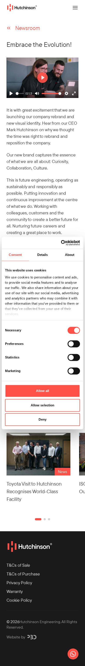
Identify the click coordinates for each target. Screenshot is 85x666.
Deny (42, 419)
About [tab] (70, 255)
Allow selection (42, 405)
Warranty (15, 591)
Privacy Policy (19, 582)
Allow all (42, 391)
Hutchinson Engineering (39, 621)
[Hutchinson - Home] (22, 7)
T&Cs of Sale (18, 565)
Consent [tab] (15, 255)
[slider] (20, 93)
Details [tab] (42, 255)
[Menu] (75, 7)
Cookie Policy (19, 600)
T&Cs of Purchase (23, 574)
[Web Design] (31, 637)
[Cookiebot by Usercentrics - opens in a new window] (61, 243)
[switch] (74, 343)
